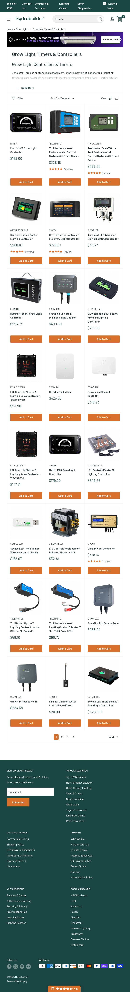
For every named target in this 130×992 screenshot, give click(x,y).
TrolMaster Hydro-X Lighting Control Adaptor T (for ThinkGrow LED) (65, 627)
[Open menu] (8, 19)
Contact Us (26, 6)
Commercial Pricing (18, 838)
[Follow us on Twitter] (15, 966)
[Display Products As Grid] (110, 98)
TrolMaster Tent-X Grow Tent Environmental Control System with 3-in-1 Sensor (103, 154)
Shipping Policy (15, 844)
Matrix (13, 143)
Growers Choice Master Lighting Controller (24, 236)
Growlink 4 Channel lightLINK (99, 393)
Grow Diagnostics (85, 6)
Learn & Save (112, 6)
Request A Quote (16, 895)
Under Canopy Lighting (78, 787)
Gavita (52, 230)
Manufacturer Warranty (19, 855)
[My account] (112, 19)
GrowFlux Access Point (23, 701)
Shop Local (72, 804)
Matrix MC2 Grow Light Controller (62, 472)
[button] (64, 989)
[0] (120, 19)
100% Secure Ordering (19, 900)
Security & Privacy (17, 906)
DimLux (91, 543)
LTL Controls (17, 387)
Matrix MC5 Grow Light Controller (23, 150)
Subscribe (18, 802)
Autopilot (93, 230)
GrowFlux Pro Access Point (103, 623)
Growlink (54, 387)
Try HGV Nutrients (76, 776)
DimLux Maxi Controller (101, 548)
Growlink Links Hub (60, 391)
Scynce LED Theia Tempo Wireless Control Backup (25, 550)
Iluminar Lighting (80, 928)
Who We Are (78, 838)
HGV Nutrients (79, 895)
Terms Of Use (78, 866)
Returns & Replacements (21, 849)
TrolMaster (55, 143)
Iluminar (14, 309)
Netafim (75, 917)
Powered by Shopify (17, 981)
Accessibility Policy (82, 877)
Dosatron (76, 922)
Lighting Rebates (16, 922)
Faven (74, 911)
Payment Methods (17, 860)
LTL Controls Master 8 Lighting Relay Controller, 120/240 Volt (25, 474)
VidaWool (76, 906)
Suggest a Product (76, 810)
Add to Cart (26, 182)
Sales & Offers (74, 793)
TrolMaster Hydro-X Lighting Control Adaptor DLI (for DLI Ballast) (25, 627)
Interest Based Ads (81, 855)
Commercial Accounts (42, 6)
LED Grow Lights (75, 815)
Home (10, 29)
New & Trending (75, 799)
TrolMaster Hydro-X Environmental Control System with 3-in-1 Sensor (64, 152)
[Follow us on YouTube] (28, 966)
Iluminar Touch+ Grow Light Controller (26, 315)
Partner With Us (80, 844)
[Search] (100, 19)
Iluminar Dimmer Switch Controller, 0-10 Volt (62, 703)
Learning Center (64, 6)
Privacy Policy (79, 849)
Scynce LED (16, 543)
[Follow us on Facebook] (9, 966)
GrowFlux (54, 309)
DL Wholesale (95, 309)
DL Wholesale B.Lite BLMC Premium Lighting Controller (103, 317)
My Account (13, 866)
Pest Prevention (75, 820)
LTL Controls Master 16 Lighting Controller (101, 472)
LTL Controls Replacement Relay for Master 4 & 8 (64, 550)
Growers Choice (19, 230)
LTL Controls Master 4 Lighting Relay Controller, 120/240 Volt (25, 395)
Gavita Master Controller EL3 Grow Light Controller (64, 236)
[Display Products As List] (116, 98)
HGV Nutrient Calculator (79, 782)
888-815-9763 (12, 6)
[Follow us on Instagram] (22, 966)
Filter (20, 98)
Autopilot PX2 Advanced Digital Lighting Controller (103, 236)
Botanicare (77, 944)
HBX (73, 900)
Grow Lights (22, 29)
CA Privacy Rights (81, 860)
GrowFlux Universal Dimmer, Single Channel (62, 315)
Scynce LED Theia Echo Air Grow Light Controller (103, 703)
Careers (75, 871)
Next (111, 736)
